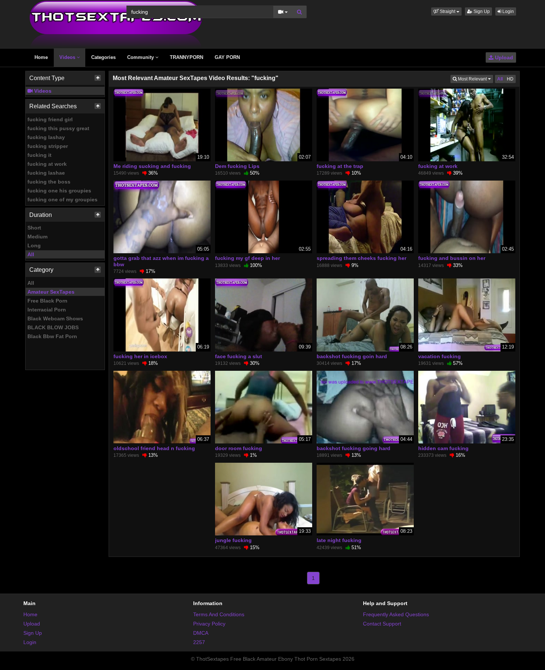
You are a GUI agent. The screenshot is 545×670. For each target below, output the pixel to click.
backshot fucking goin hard (352, 356)
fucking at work (47, 164)
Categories (103, 57)
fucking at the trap (340, 166)
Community (141, 57)
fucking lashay (46, 137)
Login (507, 11)
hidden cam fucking (443, 448)
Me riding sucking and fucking (152, 166)
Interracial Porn (46, 310)
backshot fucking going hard (353, 448)
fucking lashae (46, 173)
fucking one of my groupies (62, 199)
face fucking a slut (238, 356)
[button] (446, 11)
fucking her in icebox (140, 356)
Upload (503, 57)
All (30, 254)
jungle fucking (233, 540)
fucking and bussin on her (451, 258)
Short (34, 228)
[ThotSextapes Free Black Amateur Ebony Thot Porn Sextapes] (116, 24)
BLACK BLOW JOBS (53, 327)
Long (34, 245)
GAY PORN (227, 57)
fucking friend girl (50, 119)
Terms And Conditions (218, 614)
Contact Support (382, 624)
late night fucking (339, 540)
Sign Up (481, 11)
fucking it (39, 155)
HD (510, 79)
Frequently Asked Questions (396, 614)
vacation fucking (439, 356)
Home (41, 57)
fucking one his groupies (59, 191)
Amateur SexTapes (51, 292)
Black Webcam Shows (55, 318)
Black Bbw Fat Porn (52, 336)
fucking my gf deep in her (247, 258)
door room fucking (238, 448)
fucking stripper (47, 146)
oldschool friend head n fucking (154, 448)
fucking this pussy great (58, 128)
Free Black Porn (47, 301)
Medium (37, 237)
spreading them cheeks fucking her (361, 258)
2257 (199, 642)
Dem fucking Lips (237, 166)
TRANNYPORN (186, 57)
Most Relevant (475, 79)
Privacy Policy (209, 624)
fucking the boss (48, 182)
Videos (68, 57)
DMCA (200, 633)
